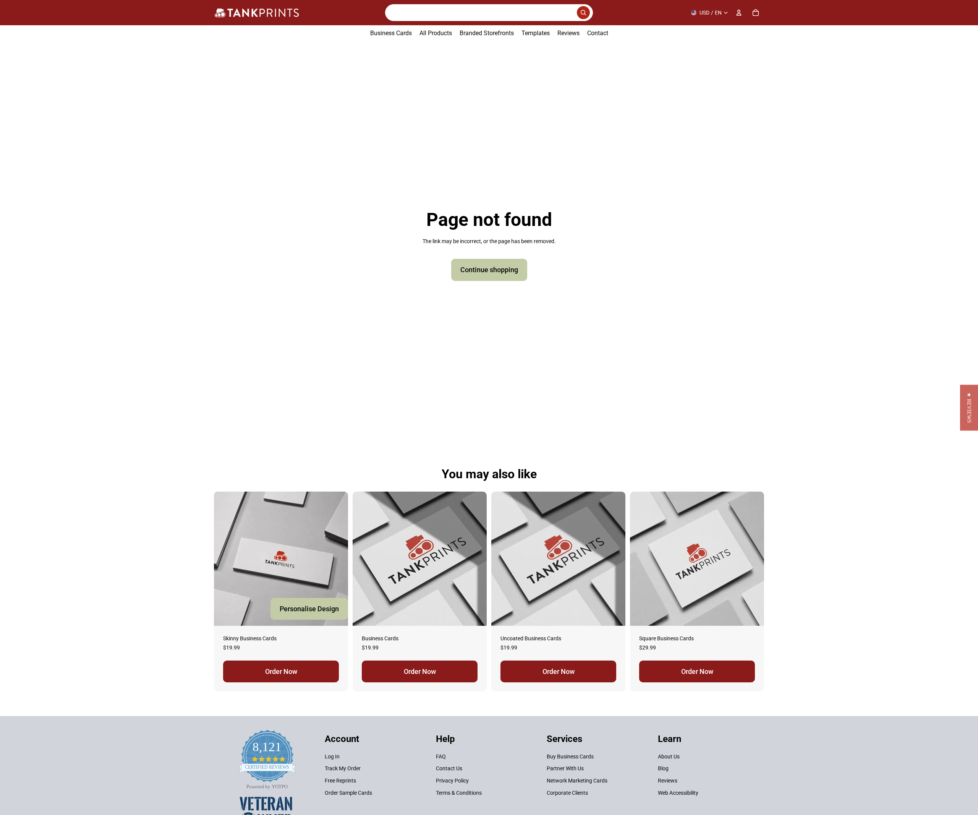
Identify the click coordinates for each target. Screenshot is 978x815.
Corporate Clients (567, 793)
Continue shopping (489, 270)
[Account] (738, 12)
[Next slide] (475, 558)
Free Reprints (340, 781)
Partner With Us (565, 769)
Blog (663, 769)
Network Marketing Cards (577, 781)
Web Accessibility (678, 793)
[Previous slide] (364, 558)
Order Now (281, 671)
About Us (669, 756)
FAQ (441, 756)
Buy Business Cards (570, 756)
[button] (969, 407)
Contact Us (449, 769)
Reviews (667, 781)
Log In (332, 756)
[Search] (489, 12)
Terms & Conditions (459, 793)
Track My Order (343, 769)
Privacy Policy (452, 781)
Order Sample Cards (348, 793)
